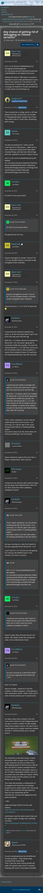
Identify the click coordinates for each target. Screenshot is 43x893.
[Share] (37, 45)
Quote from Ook (16, 515)
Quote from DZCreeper (18, 613)
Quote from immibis (17, 222)
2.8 (29, 19)
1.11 (33, 21)
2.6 (21, 19)
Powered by (21, 890)
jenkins (30, 17)
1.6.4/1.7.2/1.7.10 (9, 21)
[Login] (34, 3)
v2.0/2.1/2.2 (6, 19)
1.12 (38, 21)
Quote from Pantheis (18, 380)
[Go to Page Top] (39, 890)
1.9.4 (24, 21)
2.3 (13, 19)
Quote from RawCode (18, 289)
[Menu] (40, 3)
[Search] (28, 3)
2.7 (25, 19)
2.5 (17, 19)
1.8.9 (19, 21)
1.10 (29, 21)
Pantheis (23, 830)
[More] (37, 61)
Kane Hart (10, 40)
